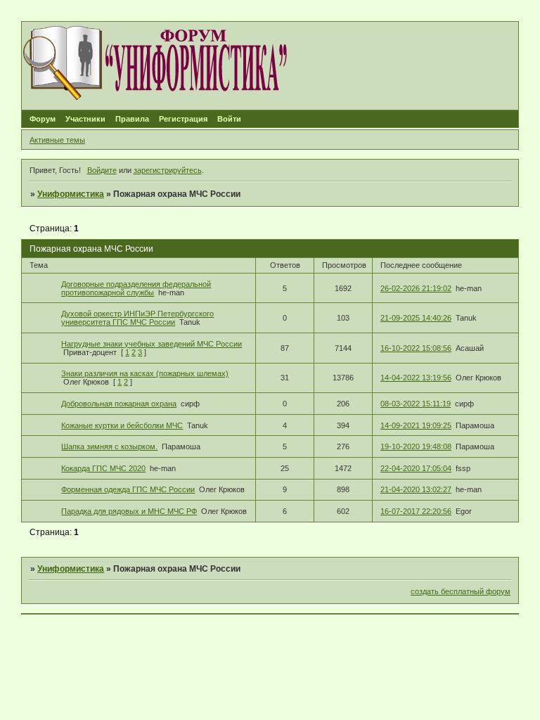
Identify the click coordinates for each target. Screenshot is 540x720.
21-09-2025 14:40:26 (415, 318)
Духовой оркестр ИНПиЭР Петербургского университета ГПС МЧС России (137, 317)
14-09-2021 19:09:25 (415, 425)
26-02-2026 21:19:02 (415, 288)
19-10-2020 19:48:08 (415, 446)
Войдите (102, 170)
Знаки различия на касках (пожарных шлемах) (145, 373)
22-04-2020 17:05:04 (415, 468)
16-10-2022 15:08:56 (415, 348)
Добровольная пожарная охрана (118, 403)
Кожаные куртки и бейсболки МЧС (122, 425)
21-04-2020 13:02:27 (415, 489)
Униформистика (70, 194)
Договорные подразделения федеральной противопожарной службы (136, 288)
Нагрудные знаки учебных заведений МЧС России (151, 344)
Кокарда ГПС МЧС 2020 (103, 468)
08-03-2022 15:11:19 (415, 403)
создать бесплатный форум (460, 591)
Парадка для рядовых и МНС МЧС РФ (129, 511)
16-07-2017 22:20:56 (415, 511)
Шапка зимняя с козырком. (109, 446)
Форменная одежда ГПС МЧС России (128, 489)
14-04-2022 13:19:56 (415, 377)
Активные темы (57, 140)
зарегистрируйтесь (168, 170)
